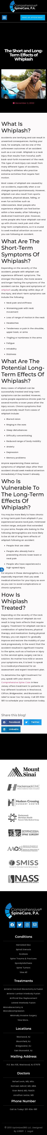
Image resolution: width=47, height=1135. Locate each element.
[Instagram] (27, 925)
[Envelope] (35, 925)
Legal (30, 1131)
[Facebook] (12, 925)
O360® (20, 1131)
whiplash (5, 290)
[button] (4, 17)
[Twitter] (20, 925)
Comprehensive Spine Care (16, 682)
